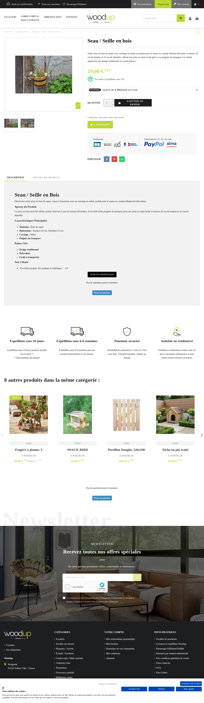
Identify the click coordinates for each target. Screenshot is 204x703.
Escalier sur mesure (65, 644)
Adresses (110, 658)
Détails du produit (46, 177)
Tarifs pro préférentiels (22, 4)
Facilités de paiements (166, 639)
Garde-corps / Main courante (69, 658)
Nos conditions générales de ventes (172, 658)
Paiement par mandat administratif (172, 653)
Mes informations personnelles (120, 639)
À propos (10, 645)
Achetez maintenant (102, 274)
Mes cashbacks (113, 653)
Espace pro (164, 4)
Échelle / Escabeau (65, 653)
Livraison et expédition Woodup (171, 644)
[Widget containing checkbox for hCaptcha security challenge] (85, 586)
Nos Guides (161, 672)
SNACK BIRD (77, 450)
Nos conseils (183, 4)
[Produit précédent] (197, 32)
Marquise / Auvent (64, 648)
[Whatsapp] (122, 159)
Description (15, 177)
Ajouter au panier (134, 103)
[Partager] (106, 159)
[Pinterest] (114, 159)
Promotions (61, 668)
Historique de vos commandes (120, 648)
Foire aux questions (51, 4)
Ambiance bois (63, 663)
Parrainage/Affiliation (77, 4)
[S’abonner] (137, 577)
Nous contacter (163, 663)
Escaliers (60, 639)
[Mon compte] (190, 18)
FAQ (158, 668)
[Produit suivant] (198, 32)
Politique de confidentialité (107, 684)
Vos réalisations (144, 4)
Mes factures (112, 644)
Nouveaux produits (65, 672)
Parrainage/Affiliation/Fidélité (170, 648)
